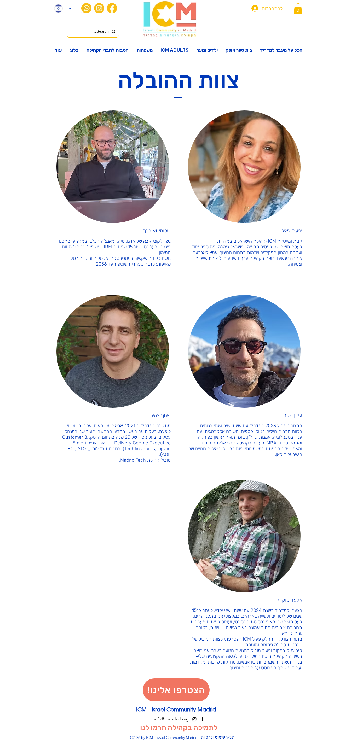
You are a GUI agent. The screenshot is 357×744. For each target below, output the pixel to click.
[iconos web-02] (86, 8)
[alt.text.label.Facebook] (202, 719)
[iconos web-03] (99, 8)
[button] (297, 8)
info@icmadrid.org (171, 719)
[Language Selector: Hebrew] (62, 8)
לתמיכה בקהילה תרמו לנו (178, 727)
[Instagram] (194, 719)
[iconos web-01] (112, 8)
